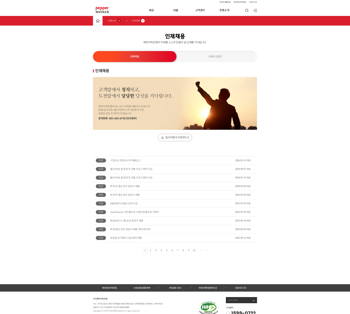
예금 (151, 10)
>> (206, 250)
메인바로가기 (98, 21)
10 (194, 250)
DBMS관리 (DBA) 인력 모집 (124, 203)
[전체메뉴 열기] (255, 10)
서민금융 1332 (175, 288)
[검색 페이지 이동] (247, 10)
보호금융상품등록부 (142, 288)
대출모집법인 (215, 56)
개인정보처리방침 (240, 2)
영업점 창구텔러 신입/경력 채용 (126, 237)
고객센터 (200, 10)
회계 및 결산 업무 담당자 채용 (125, 186)
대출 (175, 10)
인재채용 (134, 56)
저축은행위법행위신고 (208, 288)
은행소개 (224, 10)
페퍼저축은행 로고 (102, 10)
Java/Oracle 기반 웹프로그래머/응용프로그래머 (134, 212)
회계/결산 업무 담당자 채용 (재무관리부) (130, 229)
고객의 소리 (253, 2)
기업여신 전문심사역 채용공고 (125, 160)
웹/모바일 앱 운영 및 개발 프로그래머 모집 (131, 169)
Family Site (233, 300)
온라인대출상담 (225, 2)
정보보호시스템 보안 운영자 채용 (126, 220)
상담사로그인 (240, 288)
